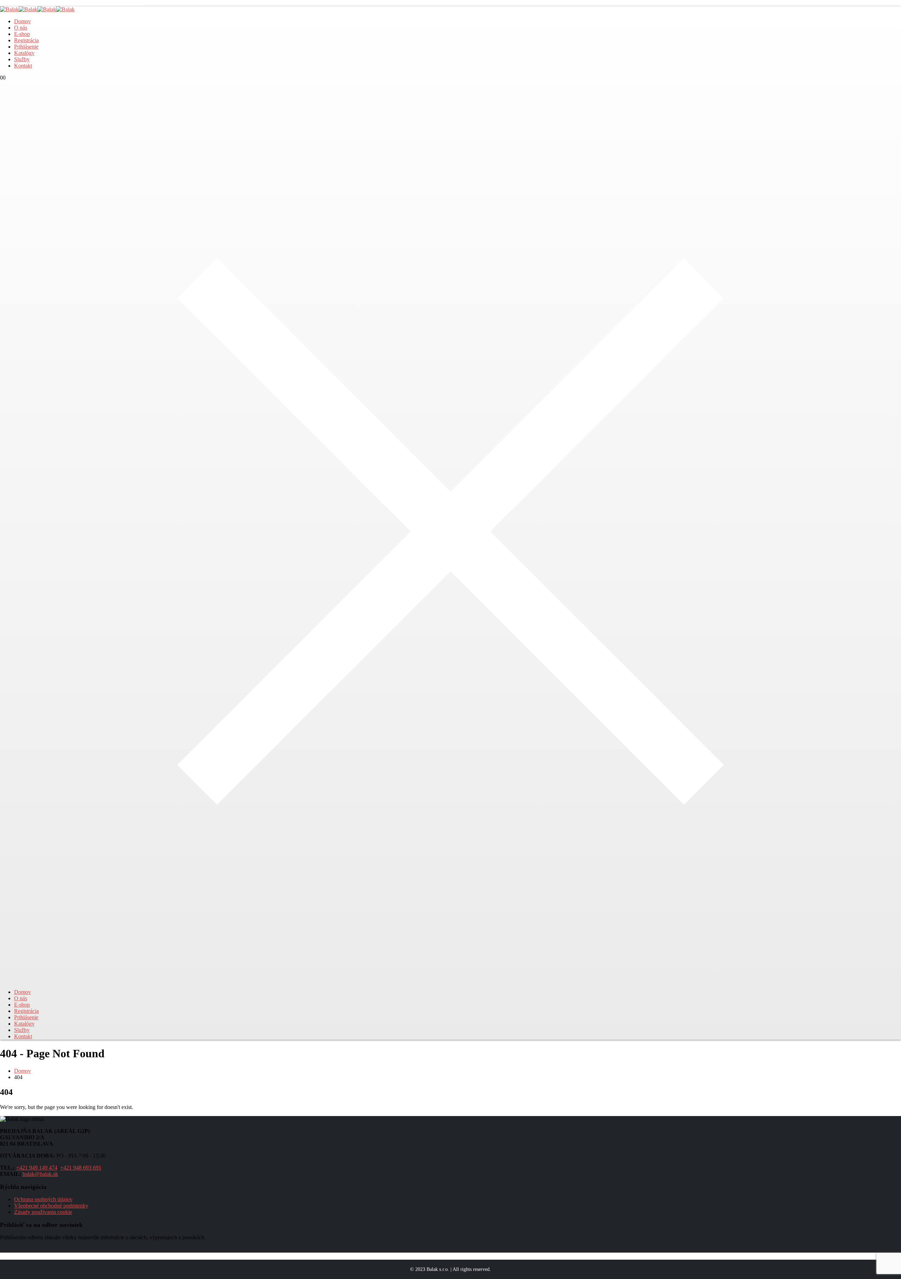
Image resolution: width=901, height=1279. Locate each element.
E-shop (22, 34)
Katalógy (24, 53)
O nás (20, 28)
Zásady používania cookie (43, 1212)
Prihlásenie (26, 47)
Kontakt (23, 66)
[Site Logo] (37, 9)
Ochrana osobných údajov (43, 1199)
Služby (22, 59)
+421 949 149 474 (36, 1168)
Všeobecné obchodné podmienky (51, 1206)
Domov (22, 21)
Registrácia (26, 40)
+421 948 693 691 (80, 1168)
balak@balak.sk (40, 1174)
